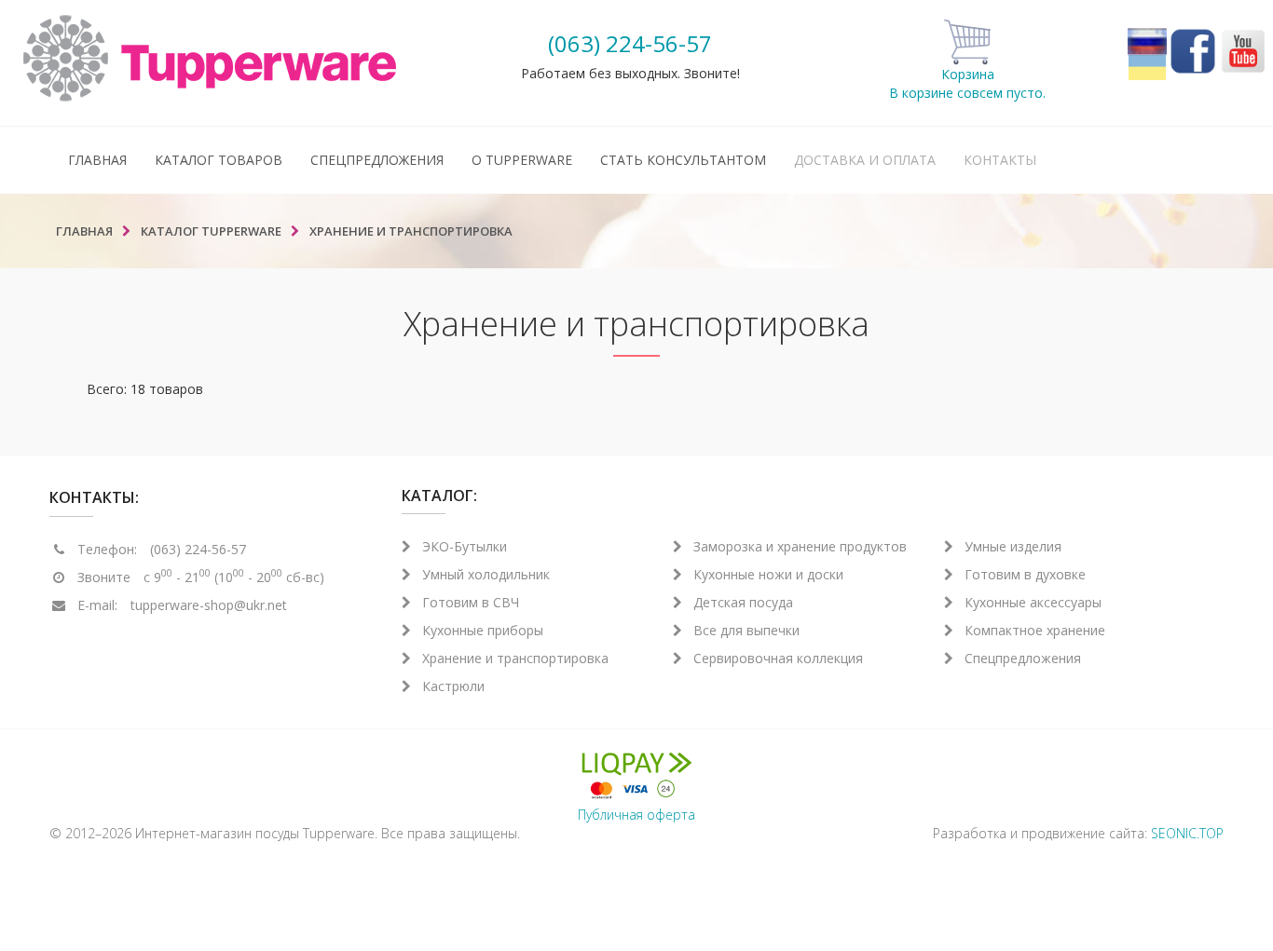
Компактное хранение (1035, 630)
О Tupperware (522, 160)
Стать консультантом (683, 160)
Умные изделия (1013, 546)
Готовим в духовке (1025, 574)
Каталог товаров (218, 160)
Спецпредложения (377, 160)
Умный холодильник (486, 574)
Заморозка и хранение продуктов (800, 546)
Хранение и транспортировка (515, 658)
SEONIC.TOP (1187, 833)
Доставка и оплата (865, 160)
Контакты (1000, 160)
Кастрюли (453, 686)
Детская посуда (743, 602)
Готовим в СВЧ (470, 602)
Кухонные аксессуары (1033, 602)
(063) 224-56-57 (630, 43)
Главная (97, 160)
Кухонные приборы (482, 630)
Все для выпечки (746, 630)
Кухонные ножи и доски (768, 574)
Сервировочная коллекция (778, 658)
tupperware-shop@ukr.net (208, 605)
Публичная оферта (636, 814)
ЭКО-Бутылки (464, 546)
